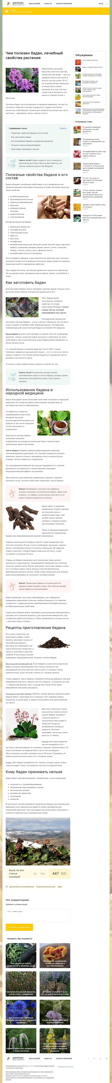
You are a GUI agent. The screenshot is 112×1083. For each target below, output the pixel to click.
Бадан (60, 887)
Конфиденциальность (66, 1067)
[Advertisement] (56, 31)
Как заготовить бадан (21, 137)
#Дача (21, 11)
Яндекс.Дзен (30, 1066)
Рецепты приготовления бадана (25, 145)
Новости (48, 4)
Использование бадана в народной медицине (32, 141)
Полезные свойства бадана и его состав (29, 133)
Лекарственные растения (45, 887)
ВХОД (101, 4)
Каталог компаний (64, 4)
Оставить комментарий (19, 927)
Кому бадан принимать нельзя (25, 149)
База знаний (34, 4)
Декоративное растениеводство (21, 887)
